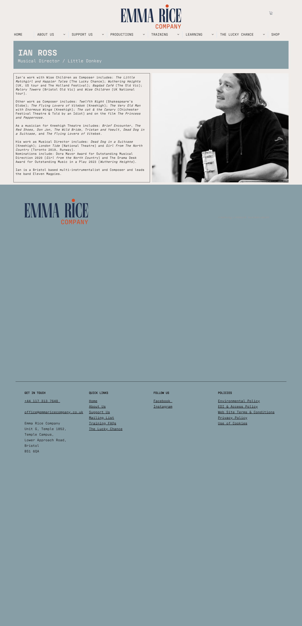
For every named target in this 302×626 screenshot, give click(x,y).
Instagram (162, 406)
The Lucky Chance (106, 429)
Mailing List (101, 417)
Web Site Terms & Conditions (246, 412)
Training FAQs (102, 423)
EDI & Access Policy (238, 406)
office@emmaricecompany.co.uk (53, 412)
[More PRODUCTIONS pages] (144, 34)
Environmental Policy (239, 401)
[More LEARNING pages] (213, 34)
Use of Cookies (232, 423)
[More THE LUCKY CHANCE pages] (264, 34)
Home (93, 401)
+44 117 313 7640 (42, 401)
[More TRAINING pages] (178, 34)
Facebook (162, 401)
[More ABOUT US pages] (64, 34)
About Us (97, 406)
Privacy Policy (232, 417)
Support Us (99, 412)
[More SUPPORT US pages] (103, 34)
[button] (271, 13)
